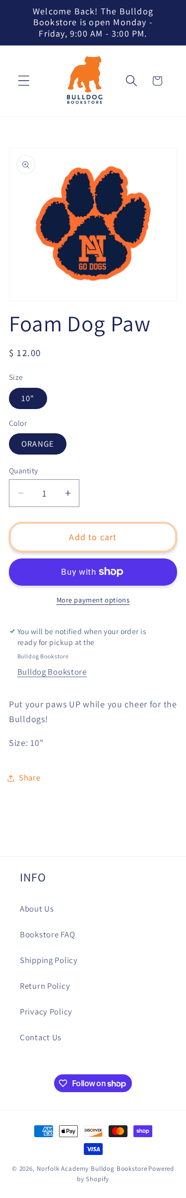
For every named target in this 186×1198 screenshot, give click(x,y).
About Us (37, 908)
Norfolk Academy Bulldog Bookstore (92, 1168)
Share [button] (30, 777)
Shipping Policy (49, 960)
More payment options (93, 599)
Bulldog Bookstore (52, 671)
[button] (24, 81)
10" (28, 398)
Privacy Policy (46, 1011)
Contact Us (41, 1037)
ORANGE (37, 443)
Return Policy (45, 985)
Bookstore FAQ (47, 934)
